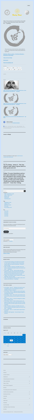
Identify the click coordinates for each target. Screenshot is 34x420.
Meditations (5, 376)
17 (8, 340)
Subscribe (6, 231)
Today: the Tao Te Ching (7, 57)
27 (17, 342)
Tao (23, 127)
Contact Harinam (6, 374)
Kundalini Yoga (14, 127)
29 (24, 342)
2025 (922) (6, 212)
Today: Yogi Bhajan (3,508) (9, 193)
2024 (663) (6, 213)
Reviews (4, 387)
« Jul (8, 345)
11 (11, 338)
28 (20, 342)
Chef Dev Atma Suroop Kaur (8, 391)
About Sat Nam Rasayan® (8, 385)
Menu (28, 5)
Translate (11, 241)
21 (20, 340)
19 (14, 340)
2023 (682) (6, 214)
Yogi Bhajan (9, 128)
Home (4, 370)
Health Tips (5, 400)
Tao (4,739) (6, 206)
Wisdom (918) (6, 196)
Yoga (7, 128)
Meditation (18, 127)
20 (17, 340)
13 (17, 338)
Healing (8, 127)
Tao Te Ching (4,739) (8, 207)
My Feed (4, 409)
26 (14, 342)
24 (8, 342)
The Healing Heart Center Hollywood (9, 389)
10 (8, 338)
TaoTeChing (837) (7, 198)
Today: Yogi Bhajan (19, 126)
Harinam (4, 372)
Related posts (5, 60)
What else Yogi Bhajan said (8, 62)
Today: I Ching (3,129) (8, 195)
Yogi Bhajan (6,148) (7, 202)
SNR (20, 127)
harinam (6, 126)
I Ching (11, 127)
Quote (15, 126)
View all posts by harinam (16, 122)
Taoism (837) (6, 197)
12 (14, 338)
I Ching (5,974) (7, 203)
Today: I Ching (5, 383)
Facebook (5, 319)
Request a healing (6, 253)
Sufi (22, 127)
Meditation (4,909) (7, 204)
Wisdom (4, 398)
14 (20, 338)
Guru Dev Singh (6, 404)
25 (11, 342)
